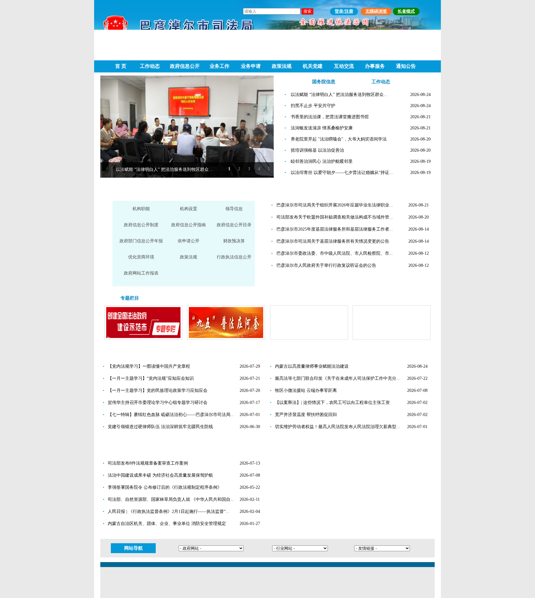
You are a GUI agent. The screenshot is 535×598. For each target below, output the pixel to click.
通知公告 (406, 66)
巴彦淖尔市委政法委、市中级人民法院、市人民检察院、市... (334, 253)
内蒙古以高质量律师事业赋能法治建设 (312, 366)
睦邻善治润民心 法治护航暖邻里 (322, 161)
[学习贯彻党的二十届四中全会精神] (392, 339)
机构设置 (188, 208)
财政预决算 (234, 241)
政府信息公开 (185, 66)
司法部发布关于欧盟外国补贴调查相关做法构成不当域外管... (334, 217)
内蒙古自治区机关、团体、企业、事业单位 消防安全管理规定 (167, 523)
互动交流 (344, 66)
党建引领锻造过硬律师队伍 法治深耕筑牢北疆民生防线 (160, 426)
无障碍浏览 (376, 11)
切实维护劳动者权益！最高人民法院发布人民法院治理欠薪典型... (337, 426)
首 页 (120, 66)
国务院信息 (323, 81)
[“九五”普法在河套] (226, 339)
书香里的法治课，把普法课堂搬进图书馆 (330, 117)
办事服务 (375, 66)
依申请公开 (188, 241)
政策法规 (282, 66)
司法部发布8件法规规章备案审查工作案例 (148, 463)
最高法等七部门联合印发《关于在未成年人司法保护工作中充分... (337, 378)
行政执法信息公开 (234, 257)
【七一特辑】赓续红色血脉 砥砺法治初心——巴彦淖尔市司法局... (171, 414)
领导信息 (234, 208)
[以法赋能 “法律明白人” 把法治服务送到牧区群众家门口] (187, 127)
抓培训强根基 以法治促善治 (317, 150)
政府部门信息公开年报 (141, 241)
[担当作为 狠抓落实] (309, 339)
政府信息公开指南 (188, 225)
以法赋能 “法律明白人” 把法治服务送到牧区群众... (164, 169)
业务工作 (219, 66)
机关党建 (313, 66)
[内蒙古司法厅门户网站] (328, 525)
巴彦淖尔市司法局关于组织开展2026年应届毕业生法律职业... (334, 205)
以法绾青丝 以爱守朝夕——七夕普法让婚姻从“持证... (342, 172)
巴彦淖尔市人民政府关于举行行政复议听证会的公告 (326, 265)
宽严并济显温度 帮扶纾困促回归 (306, 414)
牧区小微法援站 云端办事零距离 (306, 390)
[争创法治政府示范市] (143, 339)
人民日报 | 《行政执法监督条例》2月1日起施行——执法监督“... (168, 511)
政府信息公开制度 (141, 225)
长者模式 (406, 11)
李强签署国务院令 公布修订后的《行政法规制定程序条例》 (165, 487)
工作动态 (150, 66)
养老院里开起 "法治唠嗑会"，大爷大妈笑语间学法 (339, 139)
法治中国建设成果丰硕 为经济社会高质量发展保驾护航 (160, 475)
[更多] (247, 191)
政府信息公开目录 (234, 225)
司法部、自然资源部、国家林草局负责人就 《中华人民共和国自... (171, 499)
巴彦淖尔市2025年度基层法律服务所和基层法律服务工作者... (334, 229)
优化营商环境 (141, 257)
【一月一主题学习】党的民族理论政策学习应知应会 (157, 390)
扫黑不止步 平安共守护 (313, 105)
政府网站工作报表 (141, 273)
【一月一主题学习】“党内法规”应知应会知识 (151, 378)
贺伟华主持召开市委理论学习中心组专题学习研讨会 (157, 402)
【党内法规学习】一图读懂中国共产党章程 (149, 366)
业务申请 (251, 66)
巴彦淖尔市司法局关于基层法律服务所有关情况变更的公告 (332, 241)
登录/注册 (344, 11)
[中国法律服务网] (328, 487)
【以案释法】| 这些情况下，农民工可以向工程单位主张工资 (332, 402)
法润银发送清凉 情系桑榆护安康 (322, 128)
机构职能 (141, 208)
